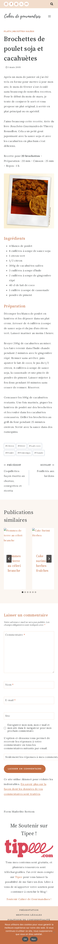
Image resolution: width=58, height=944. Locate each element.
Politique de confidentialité (29, 919)
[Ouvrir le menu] (49, 16)
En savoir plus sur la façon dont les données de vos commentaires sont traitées (25, 789)
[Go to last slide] (9, 559)
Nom (9, 684)
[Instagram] (6, 4)
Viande (38, 452)
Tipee (18, 877)
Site (7, 715)
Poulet (9, 452)
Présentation (29, 910)
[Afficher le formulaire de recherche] (51, 4)
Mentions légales (29, 915)
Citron (9, 446)
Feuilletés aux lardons (45, 470)
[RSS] (21, 4)
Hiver (21, 446)
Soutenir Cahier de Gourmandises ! (29, 899)
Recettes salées (23, 31)
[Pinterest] (16, 4)
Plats (7, 31)
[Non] (54, 932)
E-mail (10, 700)
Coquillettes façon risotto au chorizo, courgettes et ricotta (14, 478)
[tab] (22, 592)
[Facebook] (11, 4)
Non (34, 939)
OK (25, 939)
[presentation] (15, 539)
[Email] (26, 4)
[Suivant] (49, 559)
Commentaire (15, 634)
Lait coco (35, 446)
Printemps (24, 452)
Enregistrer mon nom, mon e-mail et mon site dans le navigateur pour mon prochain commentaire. (29, 728)
